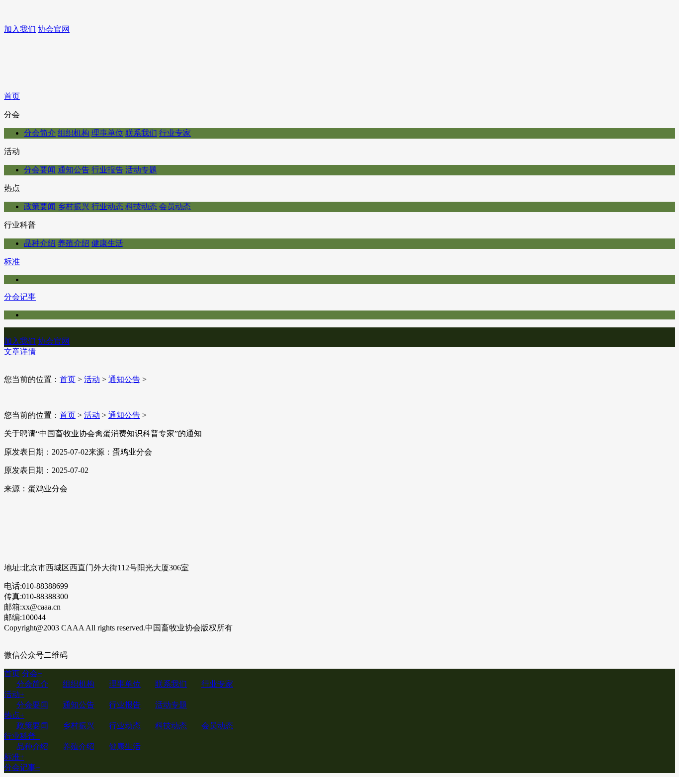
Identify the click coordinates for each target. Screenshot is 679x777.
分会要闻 (40, 169)
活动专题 (141, 169)
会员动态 (175, 206)
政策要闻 (40, 206)
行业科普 (22, 736)
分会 (32, 673)
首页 (12, 96)
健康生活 (107, 243)
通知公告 (73, 169)
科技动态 (141, 206)
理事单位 (107, 133)
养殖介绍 (73, 243)
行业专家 (175, 133)
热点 (14, 715)
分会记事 (20, 297)
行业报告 (107, 169)
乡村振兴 (73, 206)
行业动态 (107, 206)
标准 (12, 261)
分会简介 (40, 133)
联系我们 (141, 133)
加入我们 (20, 29)
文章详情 (20, 351)
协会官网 (54, 29)
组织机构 (73, 133)
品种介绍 (40, 243)
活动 (92, 379)
